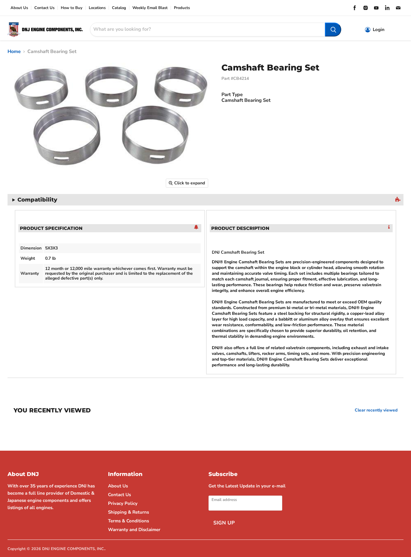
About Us (19, 8)
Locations (97, 8)
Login (379, 29)
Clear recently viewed (376, 410)
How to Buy (71, 8)
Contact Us (44, 8)
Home (14, 51)
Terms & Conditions (128, 521)
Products (182, 8)
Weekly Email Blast (150, 8)
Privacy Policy (123, 503)
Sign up (224, 522)
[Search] (333, 29)
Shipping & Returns (128, 512)
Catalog (119, 8)
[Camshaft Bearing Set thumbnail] (7, 208)
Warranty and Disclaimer (134, 530)
